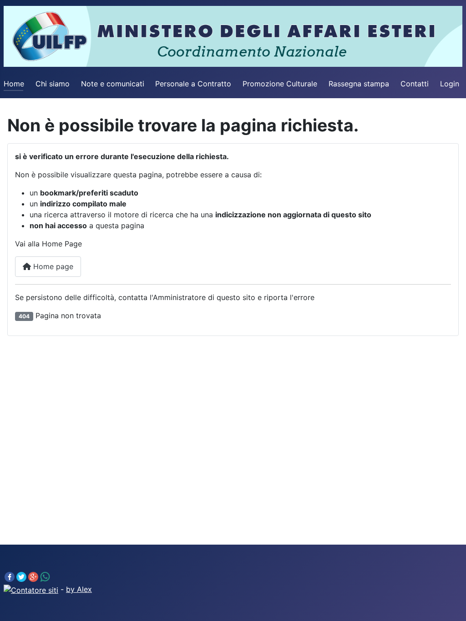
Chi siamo (52, 83)
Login (449, 83)
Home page (52, 266)
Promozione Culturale (280, 83)
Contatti (414, 83)
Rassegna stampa (359, 83)
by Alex (79, 589)
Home (14, 83)
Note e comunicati (112, 83)
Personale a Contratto (193, 83)
